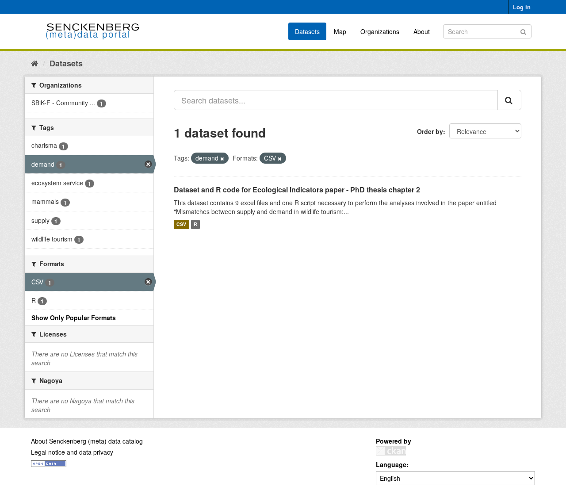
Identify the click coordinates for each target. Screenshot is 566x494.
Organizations (379, 31)
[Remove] (222, 158)
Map (340, 31)
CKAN (391, 451)
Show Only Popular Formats (73, 317)
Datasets (307, 31)
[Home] (34, 63)
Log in (522, 7)
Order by (430, 131)
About (421, 31)
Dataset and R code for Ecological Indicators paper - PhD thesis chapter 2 (297, 189)
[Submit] (523, 30)
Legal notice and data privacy (72, 452)
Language (391, 464)
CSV (181, 224)
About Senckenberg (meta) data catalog (87, 441)
